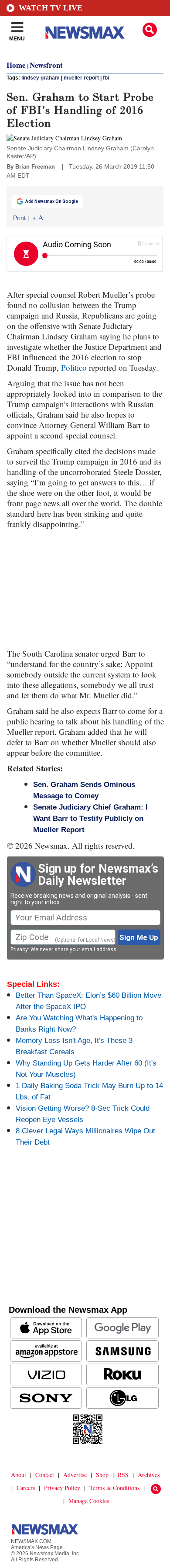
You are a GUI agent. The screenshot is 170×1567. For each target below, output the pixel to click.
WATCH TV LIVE (50, 7)
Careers (26, 1488)
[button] (150, 30)
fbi (106, 78)
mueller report (81, 78)
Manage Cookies (88, 1501)
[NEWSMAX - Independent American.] (85, 32)
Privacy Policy (62, 1488)
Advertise (75, 1475)
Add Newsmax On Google (51, 201)
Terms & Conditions (114, 1488)
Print (19, 217)
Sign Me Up (138, 937)
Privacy (19, 949)
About (18, 1475)
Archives (149, 1475)
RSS (123, 1475)
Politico (74, 367)
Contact (44, 1475)
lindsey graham (40, 78)
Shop (102, 1475)
